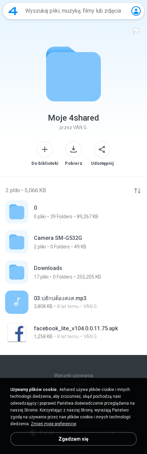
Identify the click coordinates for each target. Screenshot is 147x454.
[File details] (73, 302)
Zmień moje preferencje (53, 423)
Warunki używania (73, 375)
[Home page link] (13, 11)
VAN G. (80, 127)
